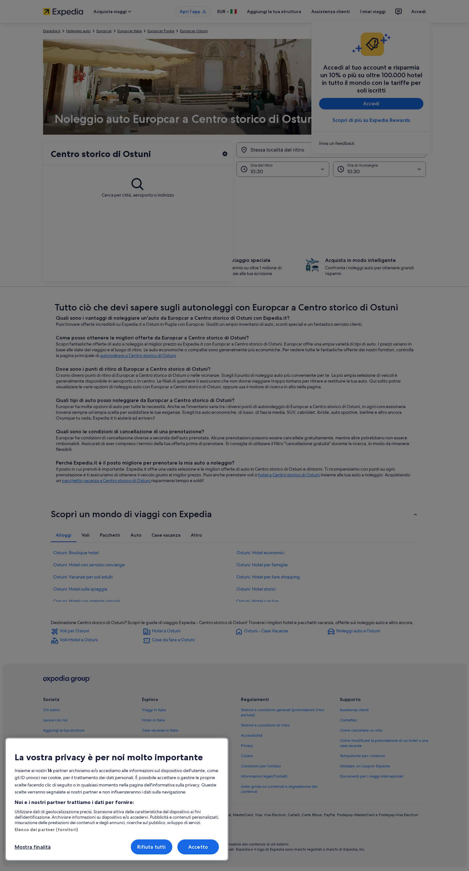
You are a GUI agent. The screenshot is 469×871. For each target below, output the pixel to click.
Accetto (198, 847)
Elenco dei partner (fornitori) (46, 829)
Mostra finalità (33, 847)
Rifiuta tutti (151, 847)
